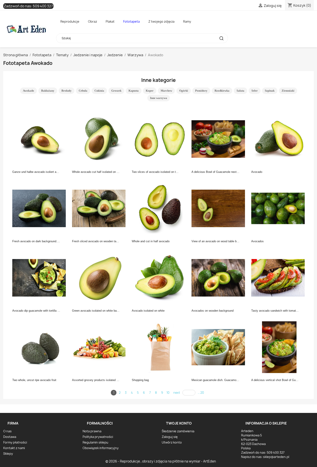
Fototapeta (131, 21)
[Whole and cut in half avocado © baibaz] (160, 208)
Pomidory (201, 90)
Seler (254, 90)
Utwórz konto (172, 442)
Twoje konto (179, 423)
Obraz (92, 21)
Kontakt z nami (14, 448)
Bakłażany (47, 90)
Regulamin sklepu (95, 442)
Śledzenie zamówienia (178, 431)
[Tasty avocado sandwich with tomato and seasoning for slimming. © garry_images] (279, 277)
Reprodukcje (69, 21)
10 (167, 392)
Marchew (166, 90)
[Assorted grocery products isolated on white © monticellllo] (100, 347)
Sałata (240, 90)
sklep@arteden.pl (276, 457)
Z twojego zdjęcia (161, 21)
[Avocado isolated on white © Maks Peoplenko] (160, 277)
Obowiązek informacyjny (101, 448)
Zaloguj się (170, 437)
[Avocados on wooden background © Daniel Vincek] (219, 277)
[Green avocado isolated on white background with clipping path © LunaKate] (100, 277)
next (176, 392)
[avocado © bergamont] (279, 139)
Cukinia (99, 90)
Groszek (116, 90)
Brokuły (66, 90)
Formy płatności (15, 442)
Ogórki (183, 90)
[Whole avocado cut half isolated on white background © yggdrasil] (100, 139)
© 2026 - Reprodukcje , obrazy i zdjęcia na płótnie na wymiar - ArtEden (160, 461)
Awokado (28, 90)
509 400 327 (43, 6)
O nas (7, 431)
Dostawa (9, 437)
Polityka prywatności (98, 437)
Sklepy (8, 453)
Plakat (110, 21)
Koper (150, 90)
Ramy (187, 21)
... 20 (201, 392)
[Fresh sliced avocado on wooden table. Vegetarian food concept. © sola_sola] (100, 208)
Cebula (83, 90)
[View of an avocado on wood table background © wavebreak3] (219, 208)
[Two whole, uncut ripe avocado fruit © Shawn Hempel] (40, 347)
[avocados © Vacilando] (279, 208)
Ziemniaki (288, 90)
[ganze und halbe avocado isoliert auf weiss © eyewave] (40, 139)
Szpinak (270, 90)
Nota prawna (92, 431)
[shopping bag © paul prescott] (160, 347)
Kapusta (134, 90)
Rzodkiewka (222, 90)
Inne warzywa (158, 98)
